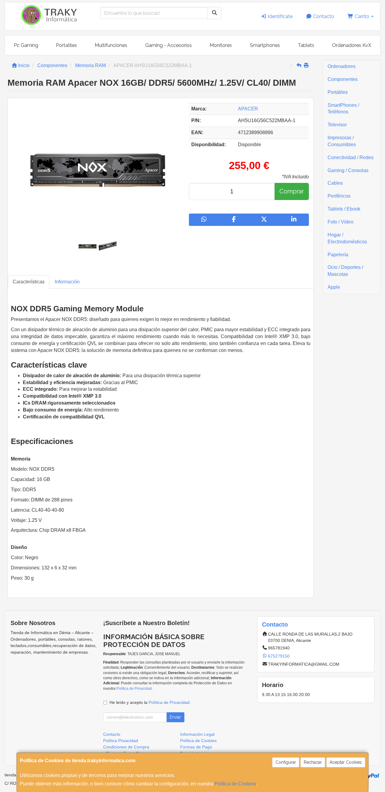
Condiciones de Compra (126, 746)
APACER (248, 108)
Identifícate (279, 16)
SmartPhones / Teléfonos (343, 109)
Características (29, 281)
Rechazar (313, 762)
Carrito (362, 16)
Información (67, 281)
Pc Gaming (26, 45)
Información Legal (197, 734)
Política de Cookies (235, 783)
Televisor (337, 124)
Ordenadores (342, 66)
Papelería (338, 254)
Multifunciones (111, 45)
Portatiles (66, 45)
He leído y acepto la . (150, 702)
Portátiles (338, 92)
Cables (335, 183)
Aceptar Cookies (346, 762)
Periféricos (339, 196)
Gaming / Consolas (348, 170)
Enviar (175, 717)
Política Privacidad (120, 740)
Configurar (286, 762)
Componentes (343, 79)
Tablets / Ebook (344, 208)
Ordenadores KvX (351, 45)
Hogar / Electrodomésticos (347, 238)
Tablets (306, 45)
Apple (334, 287)
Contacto (323, 16)
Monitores (221, 45)
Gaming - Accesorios (168, 45)
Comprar (291, 191)
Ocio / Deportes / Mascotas (345, 271)
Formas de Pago (196, 746)
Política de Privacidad (134, 688)
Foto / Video (340, 221)
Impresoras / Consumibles (342, 141)
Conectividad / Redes (351, 157)
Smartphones (265, 45)
